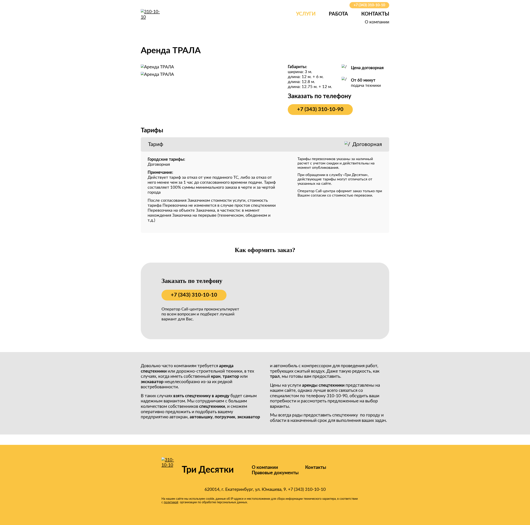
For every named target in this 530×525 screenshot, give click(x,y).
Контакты (375, 14)
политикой (171, 502)
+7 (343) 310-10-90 (320, 109)
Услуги (306, 14)
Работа (338, 14)
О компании (377, 22)
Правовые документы (275, 473)
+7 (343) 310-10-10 (369, 5)
